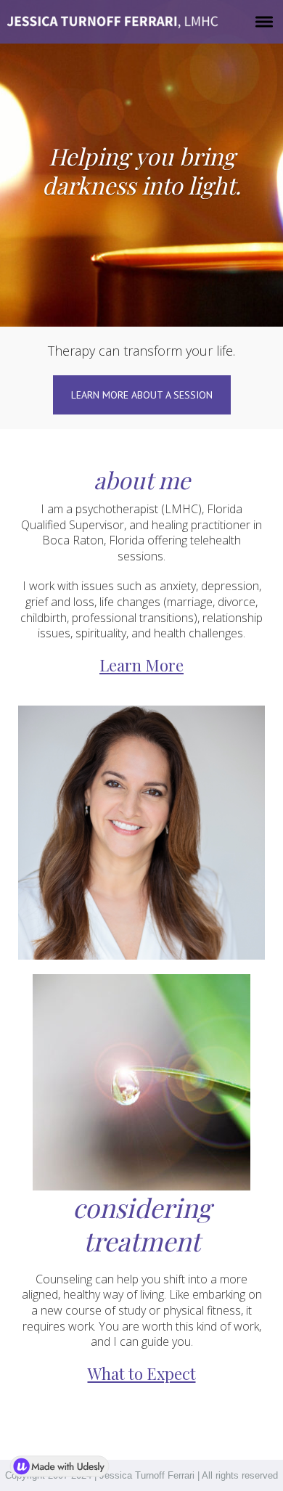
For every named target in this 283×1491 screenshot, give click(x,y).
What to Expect (142, 1373)
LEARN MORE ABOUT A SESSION (142, 394)
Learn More (141, 666)
